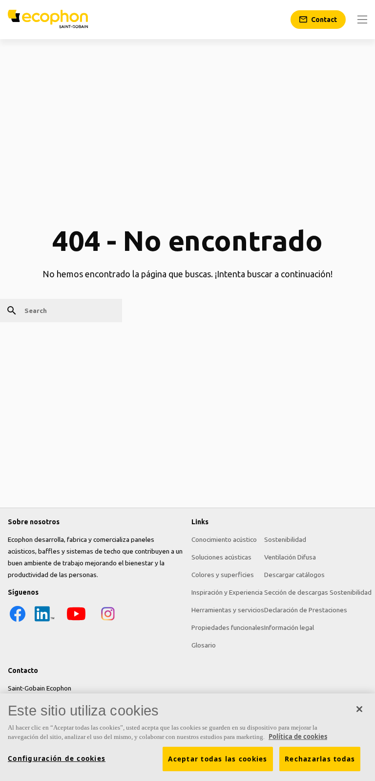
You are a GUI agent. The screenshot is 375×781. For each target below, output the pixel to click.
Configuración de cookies (56, 758)
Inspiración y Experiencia (227, 592)
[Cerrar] (359, 709)
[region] (187, 737)
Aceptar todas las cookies (217, 759)
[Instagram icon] (108, 621)
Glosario (203, 645)
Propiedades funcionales (227, 627)
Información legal (289, 627)
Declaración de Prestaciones (305, 610)
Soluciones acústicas (221, 557)
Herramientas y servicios (227, 610)
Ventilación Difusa (290, 557)
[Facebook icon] (17, 621)
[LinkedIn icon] (44, 621)
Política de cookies (298, 736)
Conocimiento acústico (224, 539)
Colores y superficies (222, 575)
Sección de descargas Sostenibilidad (318, 592)
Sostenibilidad (285, 539)
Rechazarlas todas (320, 759)
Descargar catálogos (294, 575)
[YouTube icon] (76, 621)
